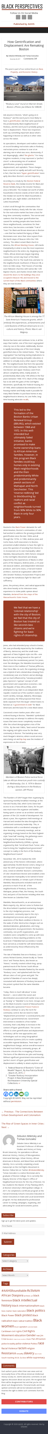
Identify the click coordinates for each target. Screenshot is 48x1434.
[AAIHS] (24, 4)
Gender (31, 1335)
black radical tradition (23, 1321)
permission (16, 1101)
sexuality (19, 1353)
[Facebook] (6, 1094)
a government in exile (23, 704)
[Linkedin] (16, 1094)
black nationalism (19, 1311)
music (28, 1339)
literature (10, 1339)
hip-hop (23, 739)
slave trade (38, 1354)
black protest (23, 1315)
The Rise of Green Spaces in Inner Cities (23, 1125)
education (20, 1335)
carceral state (32, 1327)
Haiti (38, 1335)
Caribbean (6, 1331)
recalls (25, 399)
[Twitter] (11, 1094)
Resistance (8, 1353)
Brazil (16, 1327)
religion (31, 1348)
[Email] (21, 1094)
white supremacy (36, 1357)
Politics (34, 1343)
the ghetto (29, 155)
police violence (23, 1343)
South (4, 1357)
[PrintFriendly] (26, 1094)
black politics (36, 1310)
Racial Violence (9, 1348)
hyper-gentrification (30, 173)
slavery (29, 1353)
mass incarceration (20, 1339)
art (32, 1296)
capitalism (23, 1326)
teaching (10, 1357)
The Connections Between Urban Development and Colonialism (22, 1113)
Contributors (24, 1402)
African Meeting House (24, 245)
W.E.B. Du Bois (20, 1357)
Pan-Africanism (39, 1339)
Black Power (20, 527)
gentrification (15, 121)
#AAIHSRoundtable (13, 1291)
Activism (33, 1290)
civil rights (17, 1331)
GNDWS (24, 1426)
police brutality (8, 1343)
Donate (24, 1411)
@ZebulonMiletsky (36, 1170)
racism (22, 1348)
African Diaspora (12, 1295)
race (41, 1343)
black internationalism (25, 1305)
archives (27, 1296)
